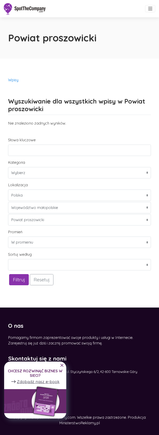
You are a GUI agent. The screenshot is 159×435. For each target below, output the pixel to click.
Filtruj (19, 280)
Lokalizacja (18, 185)
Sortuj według (20, 254)
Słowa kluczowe (22, 140)
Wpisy (13, 80)
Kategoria (16, 162)
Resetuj (41, 280)
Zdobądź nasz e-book (38, 381)
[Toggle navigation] (150, 8)
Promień (15, 232)
